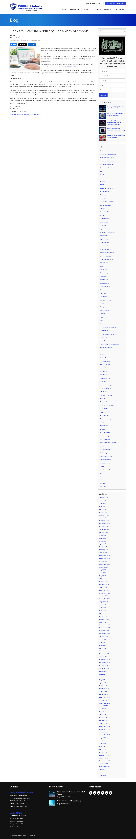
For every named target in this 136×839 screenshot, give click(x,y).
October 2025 (104, 526)
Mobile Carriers (105, 364)
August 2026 (103, 497)
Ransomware (104, 412)
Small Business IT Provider (108, 442)
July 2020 (102, 709)
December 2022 (104, 625)
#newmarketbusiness (107, 157)
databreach (103, 276)
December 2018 (104, 761)
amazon (102, 178)
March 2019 (103, 752)
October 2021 (103, 665)
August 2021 (103, 671)
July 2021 (102, 674)
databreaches (104, 283)
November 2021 (104, 662)
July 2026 (102, 500)
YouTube (103, 487)
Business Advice (105, 205)
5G (101, 171)
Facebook (103, 297)
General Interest (105, 300)
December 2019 (104, 726)
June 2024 (103, 573)
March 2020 (103, 717)
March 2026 (103, 512)
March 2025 (103, 547)
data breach (104, 280)
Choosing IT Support (106, 212)
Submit (103, 95)
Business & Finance (106, 202)
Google (102, 307)
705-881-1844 (19, 824)
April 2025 (102, 544)
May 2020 (102, 712)
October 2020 (104, 700)
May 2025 (102, 541)
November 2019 (104, 729)
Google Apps (104, 310)
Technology (104, 453)
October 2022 (104, 631)
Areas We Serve (75, 9)
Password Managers (106, 395)
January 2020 (103, 723)
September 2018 (104, 767)
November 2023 (104, 593)
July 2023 (102, 605)
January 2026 (103, 518)
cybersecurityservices (107, 252)
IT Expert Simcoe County (108, 327)
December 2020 (104, 694)
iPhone (102, 324)
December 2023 (104, 590)
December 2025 (104, 521)
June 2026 (103, 503)
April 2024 (102, 579)
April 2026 (102, 509)
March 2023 (103, 616)
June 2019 (102, 743)
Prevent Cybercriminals (107, 405)
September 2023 (104, 599)
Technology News (106, 456)
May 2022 (102, 645)
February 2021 (104, 688)
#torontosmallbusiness (107, 168)
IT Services (87, 9)
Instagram (103, 320)
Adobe (102, 174)
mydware (103, 381)
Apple (102, 185)
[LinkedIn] (99, 792)
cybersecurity (104, 242)
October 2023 (104, 596)
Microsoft (103, 358)
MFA (101, 354)
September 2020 (105, 703)
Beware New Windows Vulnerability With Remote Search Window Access (114, 122)
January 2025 (103, 552)
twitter (102, 466)
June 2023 (102, 607)
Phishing (102, 398)
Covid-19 (103, 225)
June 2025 (102, 538)
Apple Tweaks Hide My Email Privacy (69, 801)
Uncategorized (105, 470)
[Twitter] (95, 792)
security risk (104, 426)
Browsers (103, 198)
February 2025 (104, 550)
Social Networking (106, 449)
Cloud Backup (104, 218)
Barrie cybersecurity (106, 188)
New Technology (105, 388)
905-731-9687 (19, 803)
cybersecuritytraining (106, 259)
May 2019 (102, 746)
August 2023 (103, 602)
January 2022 (103, 657)
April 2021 (102, 683)
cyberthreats (104, 263)
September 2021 (104, 668)
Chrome (102, 215)
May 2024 (102, 576)
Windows (103, 480)
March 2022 (103, 651)
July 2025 (102, 535)
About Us (98, 9)
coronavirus (104, 222)
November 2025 (104, 523)
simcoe (102, 429)
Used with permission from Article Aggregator (24, 114)
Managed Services (106, 347)
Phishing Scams (105, 402)
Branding (103, 195)
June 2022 (103, 642)
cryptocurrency (105, 229)
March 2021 (103, 686)
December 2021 (104, 660)
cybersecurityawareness (108, 246)
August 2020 (103, 706)
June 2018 (102, 775)
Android (102, 181)
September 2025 (104, 529)
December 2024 (104, 555)
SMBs (102, 446)
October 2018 (103, 764)
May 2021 (102, 680)
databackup (104, 269)
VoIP (101, 473)
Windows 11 (103, 483)
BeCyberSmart (105, 191)
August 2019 (103, 738)
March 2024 (103, 581)
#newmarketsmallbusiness (108, 161)
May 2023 (102, 610)
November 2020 (104, 697)
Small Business (105, 439)
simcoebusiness (105, 432)
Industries (63, 9)
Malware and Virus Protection (109, 344)
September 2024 (105, 564)
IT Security (103, 337)
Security (102, 422)
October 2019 (103, 732)
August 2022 (103, 636)
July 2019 (102, 741)
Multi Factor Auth (105, 378)
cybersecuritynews (106, 249)
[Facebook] (91, 792)
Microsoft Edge (105, 361)
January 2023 (103, 622)
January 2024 (103, 587)
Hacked (102, 314)
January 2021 (103, 691)
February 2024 (104, 584)
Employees (103, 293)
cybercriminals (104, 235)
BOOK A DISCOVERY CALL (116, 3)
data (101, 266)
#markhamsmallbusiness (108, 154)
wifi (101, 476)
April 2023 (102, 613)
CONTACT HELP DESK (93, 3)
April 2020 (102, 714)
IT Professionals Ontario (108, 334)
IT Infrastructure (105, 331)
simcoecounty (104, 436)
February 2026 (104, 515)
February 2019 (104, 755)
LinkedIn (102, 341)
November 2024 (104, 558)
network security (105, 385)
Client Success (120, 9)
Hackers (102, 317)
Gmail (102, 303)
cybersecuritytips (105, 256)
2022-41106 (72, 67)
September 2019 (104, 735)
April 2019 (102, 749)
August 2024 (103, 567)
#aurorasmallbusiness (107, 151)
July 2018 (102, 772)
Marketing (103, 351)
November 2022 (104, 628)
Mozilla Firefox (104, 368)
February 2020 (104, 720)
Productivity (103, 409)
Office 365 (103, 392)
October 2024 (104, 561)
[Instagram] (103, 792)
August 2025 (103, 532)
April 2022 (102, 648)
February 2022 (104, 654)
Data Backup (104, 273)
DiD (101, 290)
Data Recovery (105, 286)
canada (102, 208)
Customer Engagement (107, 232)
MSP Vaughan (104, 375)
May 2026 (102, 506)
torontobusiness (105, 463)
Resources (107, 9)
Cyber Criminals (105, 239)
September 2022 (105, 633)
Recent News (104, 415)
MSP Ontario (104, 371)
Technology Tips (105, 459)
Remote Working (105, 419)
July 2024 (102, 570)
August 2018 (103, 769)
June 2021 (102, 677)
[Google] (107, 792)
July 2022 (102, 639)
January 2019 (103, 758)
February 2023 (104, 619)
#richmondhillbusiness (107, 164)
